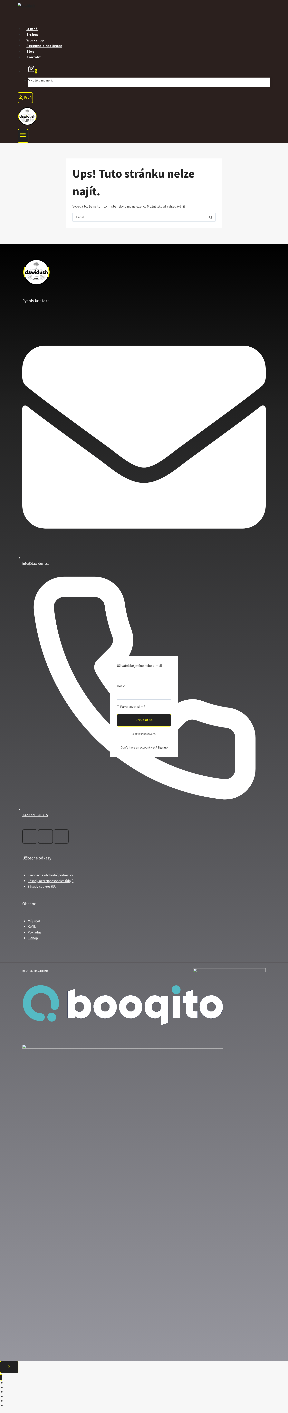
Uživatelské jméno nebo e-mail (139, 665)
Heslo (121, 686)
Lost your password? (144, 734)
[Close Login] (9, 1367)
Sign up (163, 747)
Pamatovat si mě (132, 706)
